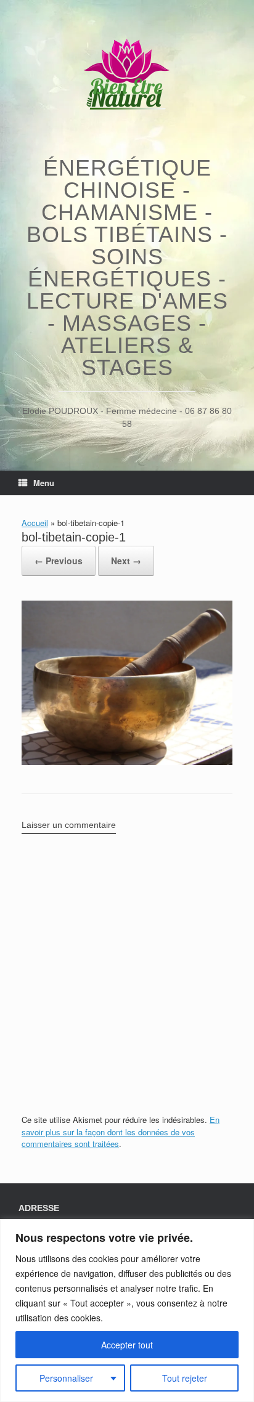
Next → (126, 560)
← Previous (59, 560)
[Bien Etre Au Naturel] (127, 77)
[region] (127, 1310)
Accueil (35, 523)
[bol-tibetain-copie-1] (127, 762)
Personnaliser (66, 1378)
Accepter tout (127, 1345)
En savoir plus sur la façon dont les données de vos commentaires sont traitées (120, 1131)
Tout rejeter (184, 1378)
